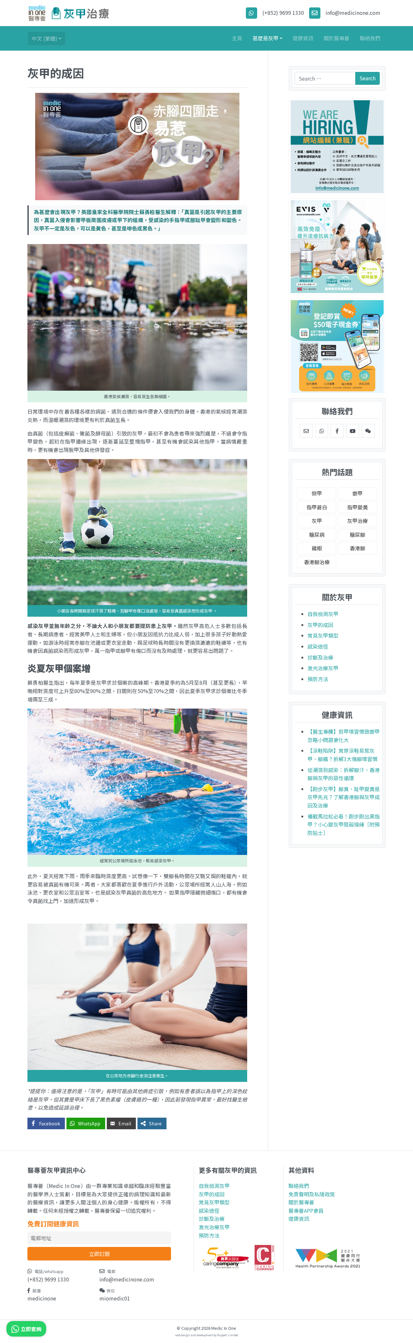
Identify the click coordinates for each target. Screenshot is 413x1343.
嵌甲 (357, 493)
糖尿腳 (357, 534)
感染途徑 (317, 646)
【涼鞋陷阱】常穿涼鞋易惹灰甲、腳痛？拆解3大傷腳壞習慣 (342, 755)
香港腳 (357, 548)
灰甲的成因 (320, 625)
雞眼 (317, 548)
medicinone (41, 1298)
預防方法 (317, 679)
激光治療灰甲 (322, 668)
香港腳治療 (317, 562)
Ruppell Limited (227, 1335)
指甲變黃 (357, 507)
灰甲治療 (357, 520)
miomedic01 (114, 1298)
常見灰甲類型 (322, 635)
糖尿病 (317, 534)
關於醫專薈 (336, 38)
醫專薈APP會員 (306, 1210)
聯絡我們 (370, 38)
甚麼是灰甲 (265, 38)
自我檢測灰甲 (322, 614)
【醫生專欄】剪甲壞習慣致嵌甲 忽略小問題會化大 (343, 736)
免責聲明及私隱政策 (311, 1194)
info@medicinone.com (126, 1279)
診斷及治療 (320, 657)
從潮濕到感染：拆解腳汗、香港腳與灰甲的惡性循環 (343, 774)
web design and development (194, 1335)
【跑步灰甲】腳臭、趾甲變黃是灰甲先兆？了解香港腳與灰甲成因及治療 (343, 797)
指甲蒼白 (317, 507)
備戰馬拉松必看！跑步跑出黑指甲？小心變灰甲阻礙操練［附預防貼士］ (343, 824)
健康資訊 (303, 38)
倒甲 (317, 493)
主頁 (237, 38)
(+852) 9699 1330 (48, 1279)
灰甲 (317, 520)
